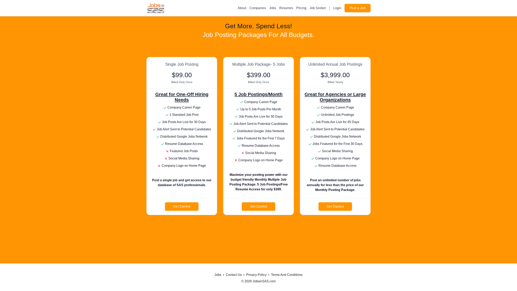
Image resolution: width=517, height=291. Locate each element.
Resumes (286, 8)
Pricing (301, 8)
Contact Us (234, 274)
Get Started (181, 206)
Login (337, 8)
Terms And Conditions (287, 274)
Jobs (272, 8)
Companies (257, 8)
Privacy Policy (256, 274)
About (242, 8)
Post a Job (358, 8)
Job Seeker (318, 8)
